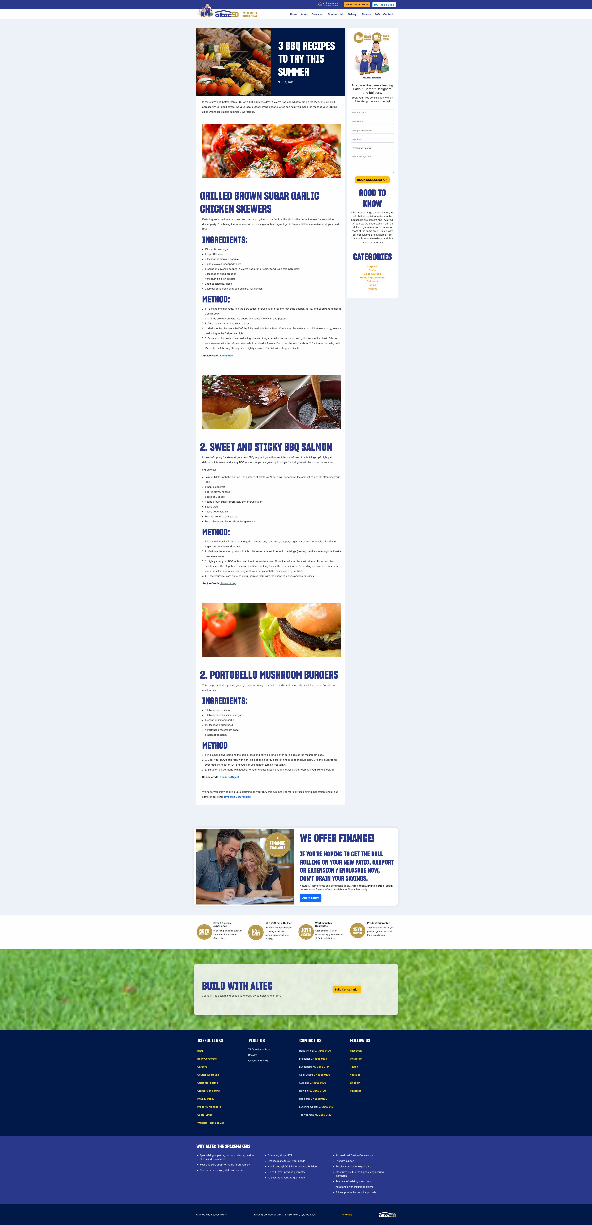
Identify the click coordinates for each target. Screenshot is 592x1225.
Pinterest (355, 1090)
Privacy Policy (205, 1098)
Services (317, 14)
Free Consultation (356, 4)
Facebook (356, 1050)
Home (293, 14)
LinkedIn (355, 1082)
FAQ (377, 14)
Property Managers (209, 1106)
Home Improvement (372, 277)
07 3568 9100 (322, 1050)
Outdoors (372, 281)
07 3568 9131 (326, 1106)
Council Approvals (208, 1074)
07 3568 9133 (319, 1058)
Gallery (352, 14)
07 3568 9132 (323, 1114)
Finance (366, 14)
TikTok (354, 1066)
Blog (200, 1050)
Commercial (335, 14)
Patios (372, 284)
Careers (202, 1066)
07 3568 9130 (322, 1074)
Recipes (372, 288)
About (304, 14)
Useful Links (204, 1114)
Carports (372, 266)
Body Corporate (207, 1058)
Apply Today (310, 897)
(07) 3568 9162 (384, 4)
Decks (372, 270)
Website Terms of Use (210, 1122)
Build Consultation (347, 989)
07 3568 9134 (321, 1066)
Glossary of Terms (208, 1090)
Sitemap (347, 1214)
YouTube (355, 1074)
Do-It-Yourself (372, 273)
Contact (388, 14)
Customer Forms (207, 1082)
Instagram (356, 1058)
